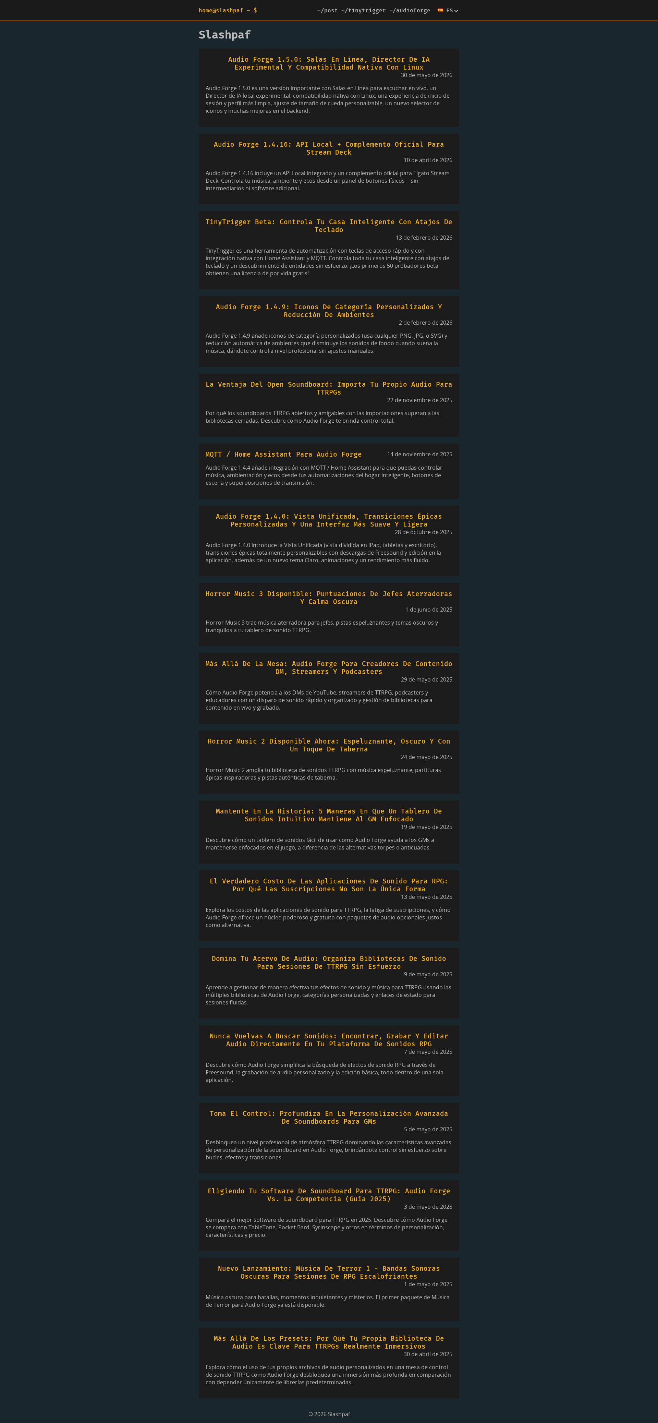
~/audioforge (409, 10)
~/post (327, 10)
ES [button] (449, 10)
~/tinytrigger (363, 10)
